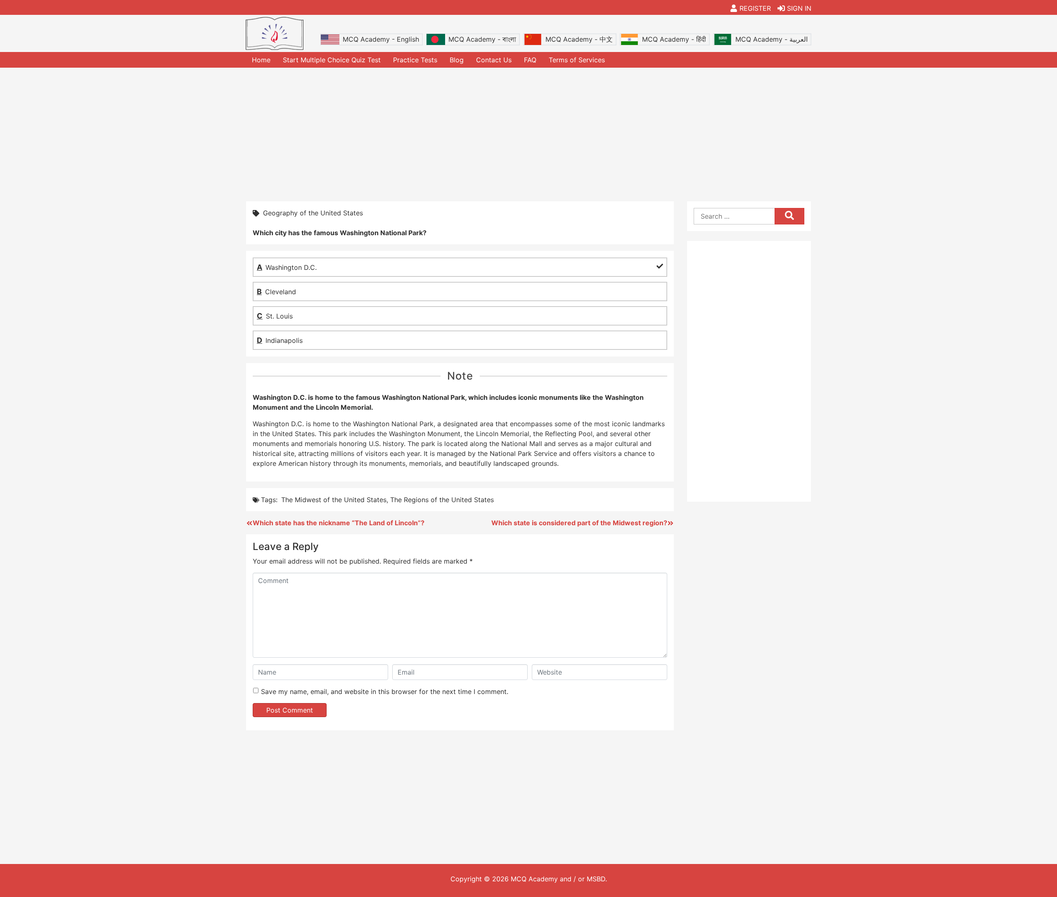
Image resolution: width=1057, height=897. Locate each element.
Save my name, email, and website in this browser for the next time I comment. (384, 691)
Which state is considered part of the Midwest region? (579, 523)
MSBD (596, 879)
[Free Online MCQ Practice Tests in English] (274, 33)
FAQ (530, 60)
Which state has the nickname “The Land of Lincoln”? (338, 523)
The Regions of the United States (442, 500)
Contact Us (494, 60)
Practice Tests (415, 60)
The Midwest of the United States (333, 500)
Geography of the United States (313, 213)
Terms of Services (577, 60)
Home (261, 60)
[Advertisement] (528, 133)
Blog (457, 60)
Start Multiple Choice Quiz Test (332, 60)
